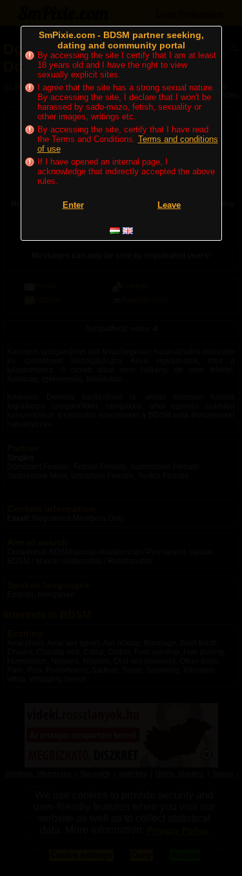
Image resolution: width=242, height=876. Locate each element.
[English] (128, 230)
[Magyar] (115, 230)
